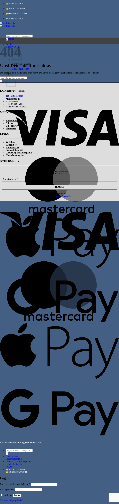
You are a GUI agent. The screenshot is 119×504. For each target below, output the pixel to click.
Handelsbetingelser (14, 464)
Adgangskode (7, 489)
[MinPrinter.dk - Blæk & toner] (7, 24)
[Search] (1, 81)
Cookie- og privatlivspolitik (18, 461)
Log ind (17, 495)
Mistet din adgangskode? (11, 500)
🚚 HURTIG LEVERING (15, 4)
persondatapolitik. (63, 196)
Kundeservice (12, 456)
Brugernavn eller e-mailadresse (15, 484)
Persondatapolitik (14, 459)
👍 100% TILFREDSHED (15, 9)
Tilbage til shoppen (20, 69)
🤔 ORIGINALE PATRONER (16, 14)
